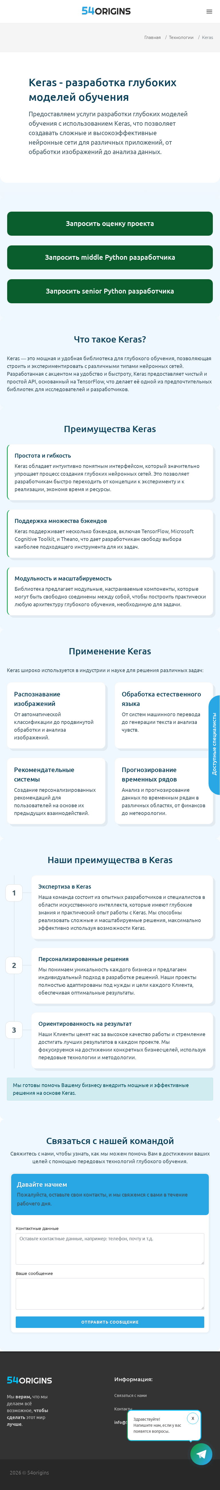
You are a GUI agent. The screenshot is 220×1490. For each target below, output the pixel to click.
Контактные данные (37, 1228)
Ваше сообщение (34, 1273)
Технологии (181, 37)
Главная (152, 37)
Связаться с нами (130, 1395)
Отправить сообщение (110, 1322)
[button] (209, 11)
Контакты (123, 1409)
